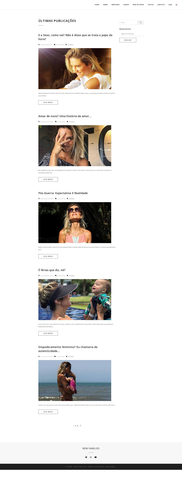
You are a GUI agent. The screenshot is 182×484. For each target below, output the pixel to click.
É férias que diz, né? (51, 270)
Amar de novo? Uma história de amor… (64, 116)
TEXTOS (151, 4)
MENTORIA (115, 4)
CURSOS (126, 4)
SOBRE (105, 4)
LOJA (170, 4)
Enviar (127, 40)
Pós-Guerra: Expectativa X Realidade (63, 193)
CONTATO (161, 4)
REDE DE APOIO (138, 4)
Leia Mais (48, 102)
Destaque (70, 44)
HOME (97, 4)
